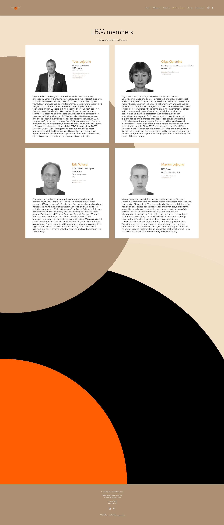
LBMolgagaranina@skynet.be (170, 72)
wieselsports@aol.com (79, 180)
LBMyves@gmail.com (78, 76)
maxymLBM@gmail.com (168, 176)
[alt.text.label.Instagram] (208, 7)
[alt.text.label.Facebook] (212, 7)
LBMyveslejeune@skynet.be (80, 73)
